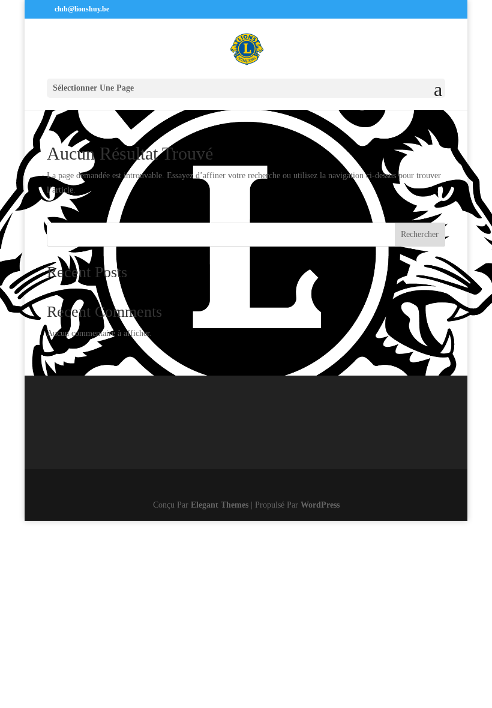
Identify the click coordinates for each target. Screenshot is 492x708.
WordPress (320, 504)
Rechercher (420, 234)
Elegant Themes (219, 504)
